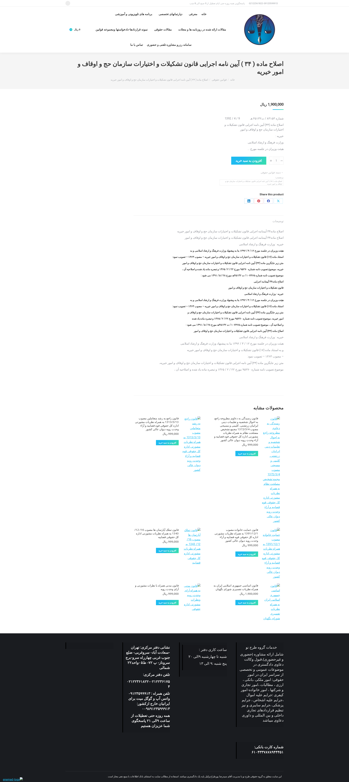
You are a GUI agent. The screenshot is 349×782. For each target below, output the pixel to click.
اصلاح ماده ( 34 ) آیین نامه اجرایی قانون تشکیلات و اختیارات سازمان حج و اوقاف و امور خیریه (253, 182)
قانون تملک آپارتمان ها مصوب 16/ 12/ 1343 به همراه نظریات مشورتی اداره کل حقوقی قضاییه (157, 533)
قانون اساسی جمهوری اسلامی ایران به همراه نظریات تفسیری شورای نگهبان (236, 587)
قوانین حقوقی (268, 172)
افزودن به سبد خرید (249, 160)
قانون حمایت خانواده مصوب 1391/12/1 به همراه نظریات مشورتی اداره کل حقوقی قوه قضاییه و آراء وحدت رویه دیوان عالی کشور (236, 535)
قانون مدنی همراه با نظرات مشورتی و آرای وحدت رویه (157, 587)
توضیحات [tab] (278, 221)
